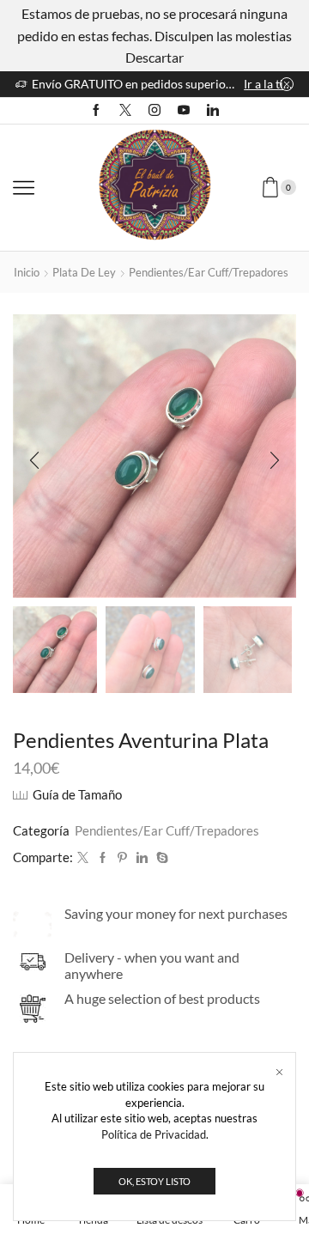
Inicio (26, 272)
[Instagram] (154, 111)
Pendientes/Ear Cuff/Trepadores (208, 272)
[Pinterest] (122, 858)
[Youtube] (184, 111)
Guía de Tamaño (77, 794)
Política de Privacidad (153, 1134)
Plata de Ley (84, 272)
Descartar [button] (154, 57)
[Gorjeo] (83, 858)
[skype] (160, 858)
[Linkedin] (213, 111)
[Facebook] (96, 111)
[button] (34, 460)
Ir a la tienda (269, 83)
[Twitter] (125, 111)
